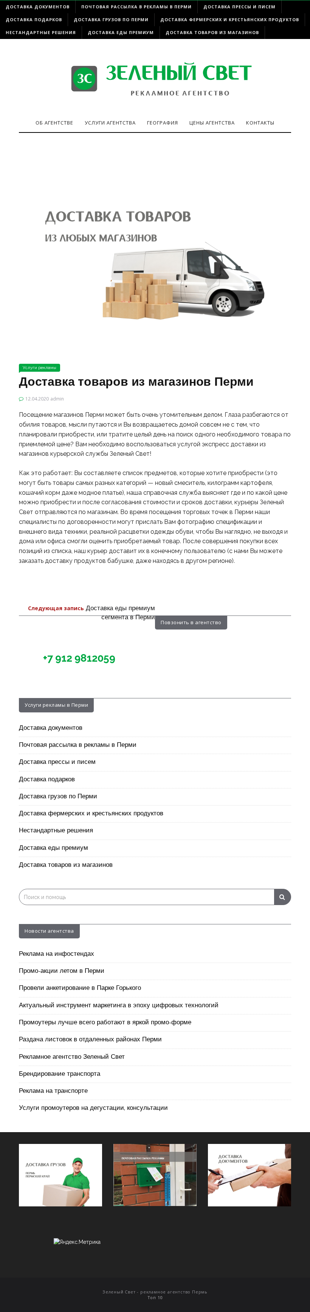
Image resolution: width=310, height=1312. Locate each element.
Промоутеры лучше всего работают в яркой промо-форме (105, 1022)
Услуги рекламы (39, 367)
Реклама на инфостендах (56, 954)
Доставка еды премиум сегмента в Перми (91, 613)
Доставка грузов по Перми (111, 19)
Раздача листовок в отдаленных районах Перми (90, 1040)
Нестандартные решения (41, 32)
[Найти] (282, 897)
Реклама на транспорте (53, 1091)
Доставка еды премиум (121, 32)
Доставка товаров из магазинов (212, 32)
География (162, 122)
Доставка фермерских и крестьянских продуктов (229, 19)
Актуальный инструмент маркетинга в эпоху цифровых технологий (119, 1005)
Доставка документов (38, 6)
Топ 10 (155, 1297)
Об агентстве (54, 122)
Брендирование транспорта (59, 1074)
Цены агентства (212, 122)
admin (57, 399)
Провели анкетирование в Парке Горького (80, 988)
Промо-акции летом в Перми (61, 971)
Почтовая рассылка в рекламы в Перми (136, 6)
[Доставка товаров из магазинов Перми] (155, 251)
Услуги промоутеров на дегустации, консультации (93, 1108)
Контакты (260, 122)
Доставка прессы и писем (239, 6)
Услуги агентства (110, 122)
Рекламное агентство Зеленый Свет (72, 1057)
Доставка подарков (34, 19)
